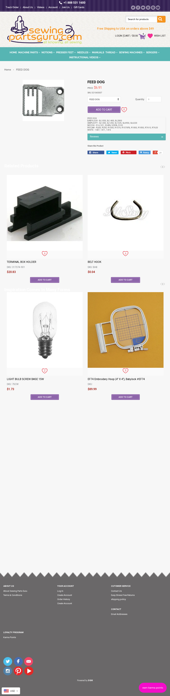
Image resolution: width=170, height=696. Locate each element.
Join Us (66, 7)
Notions (47, 52)
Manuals (98, 52)
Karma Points (9, 637)
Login (118, 35)
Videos (40, 7)
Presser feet (65, 52)
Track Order (12, 7)
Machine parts (28, 52)
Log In (60, 591)
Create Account (64, 595)
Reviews (94, 136)
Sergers (152, 52)
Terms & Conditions (12, 595)
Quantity (139, 99)
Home (13, 52)
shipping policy (118, 599)
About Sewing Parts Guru (15, 591)
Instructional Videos (84, 57)
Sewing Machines (131, 52)
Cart (127, 35)
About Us (28, 7)
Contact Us (116, 591)
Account (53, 7)
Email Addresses (119, 614)
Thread (110, 52)
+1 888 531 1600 (74, 2)
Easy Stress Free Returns (123, 595)
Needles (83, 52)
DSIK (90, 680)
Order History (63, 599)
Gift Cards (79, 7)
